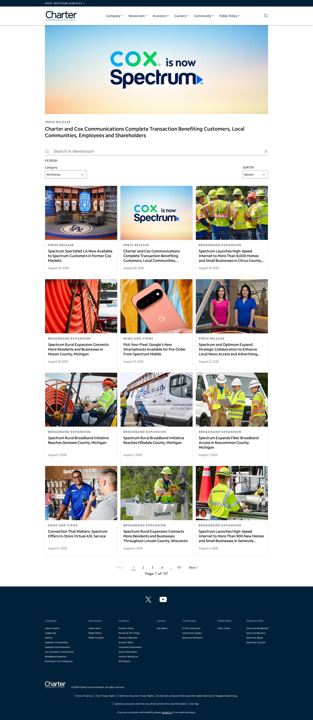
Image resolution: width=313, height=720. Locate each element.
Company (113, 16)
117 (179, 567)
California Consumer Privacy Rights (136, 695)
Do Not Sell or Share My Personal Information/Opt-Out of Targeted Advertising (197, 695)
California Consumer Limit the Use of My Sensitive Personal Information (150, 703)
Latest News (94, 628)
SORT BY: (248, 167)
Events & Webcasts (128, 637)
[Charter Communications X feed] (149, 599)
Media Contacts (96, 637)
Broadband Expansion (55, 656)
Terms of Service (84, 695)
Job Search (162, 628)
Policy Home (224, 628)
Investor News (126, 642)
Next (192, 567)
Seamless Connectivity (56, 642)
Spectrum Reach (254, 637)
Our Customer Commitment (59, 651)
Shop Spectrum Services (63, 3)
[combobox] (66, 174)
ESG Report (124, 661)
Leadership (50, 633)
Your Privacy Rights (105, 695)
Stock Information (128, 651)
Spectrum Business (256, 633)
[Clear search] (266, 151)
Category (51, 167)
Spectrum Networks (192, 637)
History (49, 637)
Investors (159, 16)
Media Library (95, 633)
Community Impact (192, 633)
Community (202, 16)
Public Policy (228, 16)
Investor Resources (128, 656)
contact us (167, 712)
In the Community (191, 628)
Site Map (194, 703)
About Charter (52, 628)
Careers (180, 16)
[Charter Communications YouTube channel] (164, 599)
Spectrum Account (255, 642)
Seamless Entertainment (57, 647)
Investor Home (126, 628)
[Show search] (265, 16)
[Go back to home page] (55, 685)
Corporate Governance (130, 647)
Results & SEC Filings (129, 633)
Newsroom (136, 16)
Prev (121, 567)
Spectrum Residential (257, 628)
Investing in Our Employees (59, 661)
